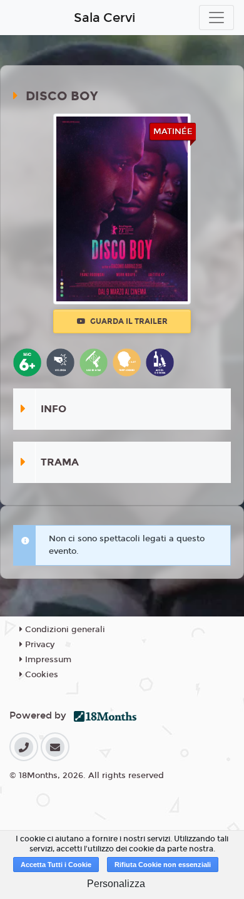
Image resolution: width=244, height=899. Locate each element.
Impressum (47, 660)
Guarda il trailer (128, 321)
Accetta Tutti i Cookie (56, 864)
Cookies (40, 675)
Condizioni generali (64, 630)
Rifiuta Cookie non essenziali (162, 864)
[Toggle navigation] (216, 17)
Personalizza (116, 883)
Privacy (38, 645)
